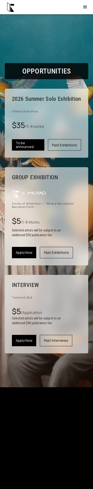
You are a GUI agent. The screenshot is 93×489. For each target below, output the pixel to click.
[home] (9, 7)
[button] (85, 7)
